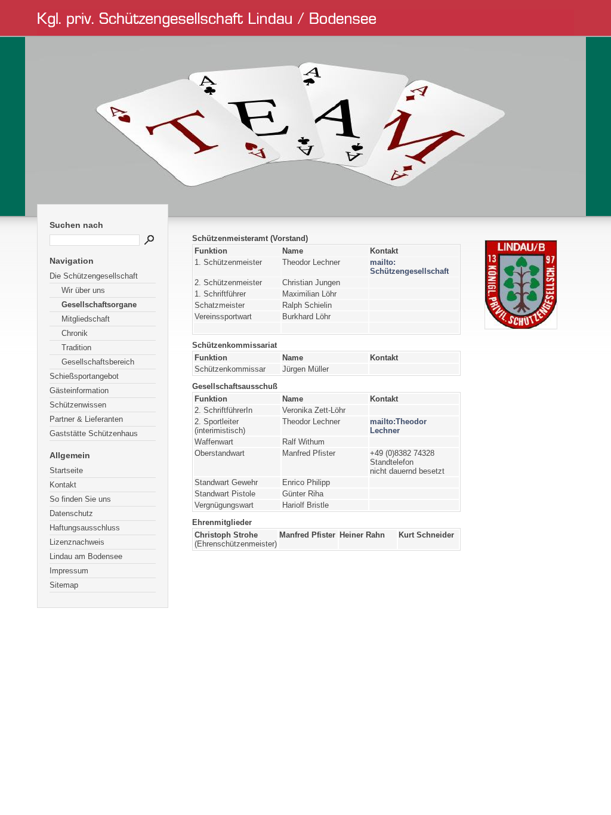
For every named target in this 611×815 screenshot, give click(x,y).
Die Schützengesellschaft (94, 275)
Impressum (69, 570)
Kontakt (63, 484)
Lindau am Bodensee (86, 556)
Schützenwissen (78, 404)
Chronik (74, 333)
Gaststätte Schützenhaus (94, 433)
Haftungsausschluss (85, 527)
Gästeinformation (79, 390)
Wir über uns (83, 290)
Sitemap (64, 585)
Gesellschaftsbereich (97, 361)
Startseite (66, 470)
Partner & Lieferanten (86, 419)
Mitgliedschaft (85, 318)
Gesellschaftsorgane (99, 304)
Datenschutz (71, 513)
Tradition (76, 347)
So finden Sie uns (80, 499)
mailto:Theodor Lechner (398, 426)
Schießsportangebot (84, 376)
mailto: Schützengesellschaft (409, 267)
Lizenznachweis (77, 542)
